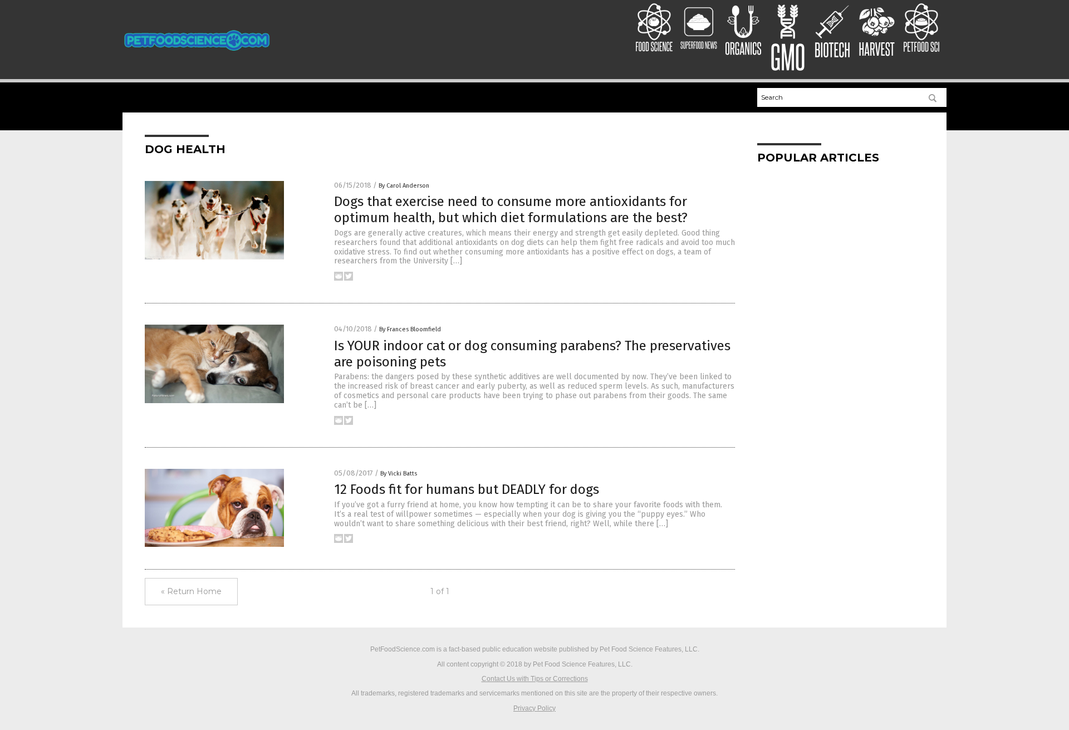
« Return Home (191, 591)
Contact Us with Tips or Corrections (535, 679)
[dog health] (196, 54)
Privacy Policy (534, 708)
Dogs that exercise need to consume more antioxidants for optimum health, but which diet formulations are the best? (511, 210)
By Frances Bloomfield (410, 329)
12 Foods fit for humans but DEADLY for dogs (466, 489)
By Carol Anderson (404, 185)
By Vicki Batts (398, 473)
